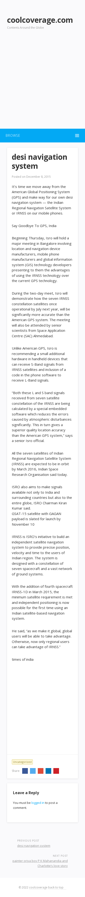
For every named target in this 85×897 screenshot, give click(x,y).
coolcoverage (38, 887)
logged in (37, 803)
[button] (42, 135)
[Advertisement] (42, 82)
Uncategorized (22, 762)
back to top (56, 887)
